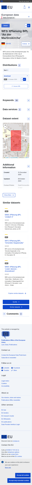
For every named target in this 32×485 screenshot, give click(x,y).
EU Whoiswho (5, 419)
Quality (15, 302)
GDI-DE (8, 43)
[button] (25, 1)
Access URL (17, 86)
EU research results (7, 416)
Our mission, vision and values (11, 397)
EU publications (6, 422)
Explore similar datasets (17, 293)
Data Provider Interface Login (10, 424)
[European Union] (15, 437)
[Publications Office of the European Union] (15, 334)
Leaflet (7, 157)
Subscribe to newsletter (8, 357)
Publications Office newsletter (10, 400)
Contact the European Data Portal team (13, 355)
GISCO (27, 157)
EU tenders (5, 413)
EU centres (18, 456)
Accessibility (5, 386)
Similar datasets (15, 307)
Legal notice (5, 381)
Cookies (4, 383)
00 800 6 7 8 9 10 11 (12, 450)
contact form (14, 454)
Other (15, 370)
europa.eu (16, 441)
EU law (3, 410)
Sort (5, 70)
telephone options (13, 452)
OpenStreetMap (14, 157)
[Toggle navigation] (28, 16)
